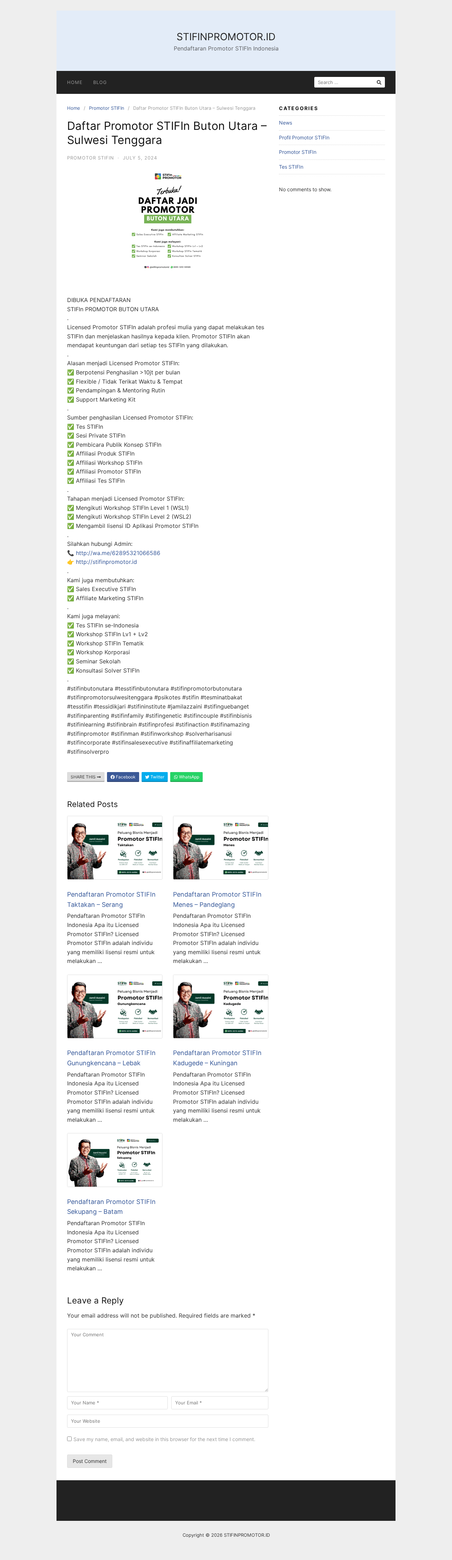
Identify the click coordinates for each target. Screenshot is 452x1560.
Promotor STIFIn (106, 108)
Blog (100, 82)
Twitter (156, 776)
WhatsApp (188, 776)
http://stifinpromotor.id (106, 561)
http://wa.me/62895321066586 (118, 552)
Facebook (125, 776)
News (285, 123)
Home (75, 82)
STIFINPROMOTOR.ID (226, 37)
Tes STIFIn (291, 167)
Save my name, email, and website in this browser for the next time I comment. (164, 1439)
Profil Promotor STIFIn (304, 137)
